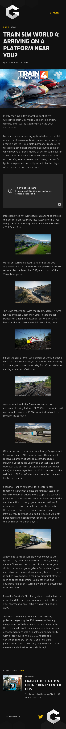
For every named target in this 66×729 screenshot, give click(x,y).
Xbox (6, 27)
